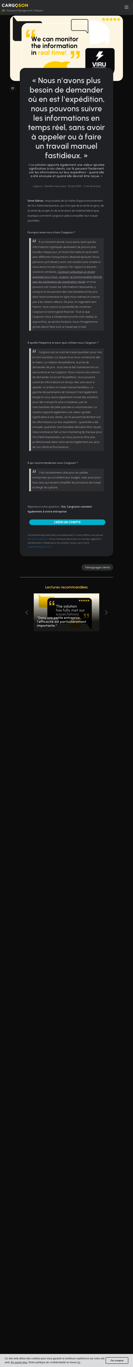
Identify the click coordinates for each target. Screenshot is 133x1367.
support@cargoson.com (39, 546)
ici (79, 1362)
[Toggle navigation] (126, 7)
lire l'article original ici (38, 538)
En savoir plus (19, 1362)
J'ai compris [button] (117, 1360)
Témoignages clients (97, 567)
